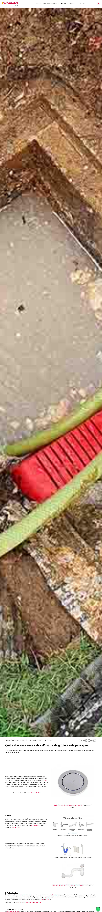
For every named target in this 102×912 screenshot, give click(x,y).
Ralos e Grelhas (35, 793)
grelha (47, 897)
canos (37, 825)
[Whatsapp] (98, 909)
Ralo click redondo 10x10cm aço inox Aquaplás (68, 805)
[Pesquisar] (98, 3)
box (42, 899)
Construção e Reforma (50, 3)
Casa (37, 3)
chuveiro (47, 899)
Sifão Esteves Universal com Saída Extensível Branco (68, 885)
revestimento (23, 895)
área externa (56, 895)
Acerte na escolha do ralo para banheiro (29, 902)
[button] (80, 740)
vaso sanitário (16, 827)
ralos (45, 780)
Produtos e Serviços (67, 3)
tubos (33, 825)
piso (30, 895)
